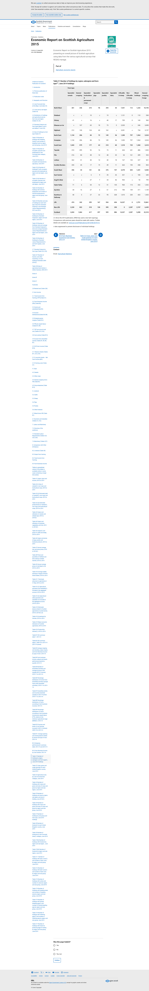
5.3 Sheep (35, 398)
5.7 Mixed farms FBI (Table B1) (39, 414)
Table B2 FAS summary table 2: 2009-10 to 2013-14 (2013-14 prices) (39, 642)
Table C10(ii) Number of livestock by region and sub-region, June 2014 (39, 851)
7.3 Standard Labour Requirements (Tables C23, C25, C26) (39, 435)
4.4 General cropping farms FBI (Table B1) (39, 380)
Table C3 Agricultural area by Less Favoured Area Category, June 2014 (39, 776)
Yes (57, 945)
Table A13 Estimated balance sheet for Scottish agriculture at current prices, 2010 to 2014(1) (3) (39, 609)
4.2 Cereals (35, 372)
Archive (41, 975)
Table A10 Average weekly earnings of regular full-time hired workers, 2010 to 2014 (39, 573)
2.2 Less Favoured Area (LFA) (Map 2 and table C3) (39, 105)
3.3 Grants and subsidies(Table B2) (37, 308)
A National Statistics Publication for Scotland (39, 82)
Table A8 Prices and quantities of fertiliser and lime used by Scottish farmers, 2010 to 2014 (39, 557)
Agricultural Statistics (65, 254)
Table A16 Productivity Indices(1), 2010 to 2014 (39, 630)
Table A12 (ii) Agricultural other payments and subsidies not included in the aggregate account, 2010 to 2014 (39, 599)
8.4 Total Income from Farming (38, 459)
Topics (38, 26)
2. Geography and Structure (39, 100)
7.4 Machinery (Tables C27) (39, 441)
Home (32, 31)
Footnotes (35, 285)
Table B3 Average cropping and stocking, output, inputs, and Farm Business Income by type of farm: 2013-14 (40, 650)
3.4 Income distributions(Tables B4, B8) (39, 313)
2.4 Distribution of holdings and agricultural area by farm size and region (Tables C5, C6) (39, 118)
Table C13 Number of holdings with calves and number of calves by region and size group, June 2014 (39, 881)
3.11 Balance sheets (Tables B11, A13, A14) (40, 352)
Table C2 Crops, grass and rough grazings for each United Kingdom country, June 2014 (39, 768)
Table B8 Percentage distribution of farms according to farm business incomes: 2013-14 (39, 703)
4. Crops (34, 368)
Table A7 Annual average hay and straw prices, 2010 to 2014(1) (39, 549)
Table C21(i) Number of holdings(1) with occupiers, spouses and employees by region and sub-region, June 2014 (39, 171)
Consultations (76, 26)
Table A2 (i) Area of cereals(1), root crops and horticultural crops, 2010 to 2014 (39, 486)
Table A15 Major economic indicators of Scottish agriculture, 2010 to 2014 (39, 624)
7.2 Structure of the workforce (37, 429)
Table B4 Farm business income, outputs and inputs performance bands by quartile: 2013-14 (39, 660)
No (57, 950)
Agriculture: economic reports (65, 70)
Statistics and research (64, 26)
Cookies (52, 975)
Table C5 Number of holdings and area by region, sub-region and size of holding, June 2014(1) (40, 796)
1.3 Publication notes (38, 96)
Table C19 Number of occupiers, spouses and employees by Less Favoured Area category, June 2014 (38, 152)
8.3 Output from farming (39, 454)
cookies (38, 3)
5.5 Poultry (35, 406)
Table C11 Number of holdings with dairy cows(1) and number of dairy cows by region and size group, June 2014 (39, 860)
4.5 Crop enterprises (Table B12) (39, 386)
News (44, 26)
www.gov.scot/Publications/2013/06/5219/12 (84, 223)
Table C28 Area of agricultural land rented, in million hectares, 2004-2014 (39, 268)
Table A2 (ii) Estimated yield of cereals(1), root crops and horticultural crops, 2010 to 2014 (40, 496)
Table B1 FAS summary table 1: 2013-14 (38, 636)
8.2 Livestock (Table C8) (38, 450)
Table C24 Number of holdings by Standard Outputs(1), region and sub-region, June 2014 (39, 216)
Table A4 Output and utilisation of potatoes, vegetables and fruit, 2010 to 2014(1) (39, 524)
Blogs (84, 26)
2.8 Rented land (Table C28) (39, 288)
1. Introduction (36, 87)
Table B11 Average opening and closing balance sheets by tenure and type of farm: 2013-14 (39, 736)
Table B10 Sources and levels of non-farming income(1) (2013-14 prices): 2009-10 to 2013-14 (39, 727)
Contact (47, 975)
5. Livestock (35, 391)
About (32, 26)
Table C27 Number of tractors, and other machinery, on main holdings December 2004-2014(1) (39, 258)
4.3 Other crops (36, 376)
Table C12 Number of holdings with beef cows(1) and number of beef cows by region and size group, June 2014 (39, 871)
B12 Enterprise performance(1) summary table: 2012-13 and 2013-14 (39, 745)
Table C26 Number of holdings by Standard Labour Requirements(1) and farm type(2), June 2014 (39, 241)
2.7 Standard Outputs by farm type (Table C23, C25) (39, 250)
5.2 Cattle (34, 394)
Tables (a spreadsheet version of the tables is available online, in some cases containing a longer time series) (39, 471)
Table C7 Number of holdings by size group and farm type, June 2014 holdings (39, 816)
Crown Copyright (61, 975)
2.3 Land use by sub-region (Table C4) (39, 110)
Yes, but (59, 954)
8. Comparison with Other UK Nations (39, 446)
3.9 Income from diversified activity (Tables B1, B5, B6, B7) (39, 340)
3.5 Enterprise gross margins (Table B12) (37, 319)
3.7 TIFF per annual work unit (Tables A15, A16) (39, 330)
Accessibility (34, 975)
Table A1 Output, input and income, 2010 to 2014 (39, 479)
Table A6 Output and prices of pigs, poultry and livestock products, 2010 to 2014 (39, 541)
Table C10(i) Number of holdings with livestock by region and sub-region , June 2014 (40, 842)
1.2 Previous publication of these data (39, 92)
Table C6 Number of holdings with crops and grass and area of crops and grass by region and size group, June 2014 (40, 806)
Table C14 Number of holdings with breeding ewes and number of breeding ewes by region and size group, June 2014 (40, 892)
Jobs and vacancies (71, 975)
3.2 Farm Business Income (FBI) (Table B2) (39, 302)
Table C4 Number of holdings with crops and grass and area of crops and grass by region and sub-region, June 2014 (40, 786)
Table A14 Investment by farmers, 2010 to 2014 (39, 617)
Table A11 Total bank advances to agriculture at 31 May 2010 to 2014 (39, 581)
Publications (51, 26)
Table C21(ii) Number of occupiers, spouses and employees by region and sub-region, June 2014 (39, 181)
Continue (57, 960)
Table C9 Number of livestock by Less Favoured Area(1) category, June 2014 (40, 834)
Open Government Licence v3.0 (57, 982)
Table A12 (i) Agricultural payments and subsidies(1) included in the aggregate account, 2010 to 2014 (39, 589)
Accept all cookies (37, 15)
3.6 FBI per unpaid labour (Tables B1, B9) (39, 325)
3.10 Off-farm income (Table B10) (40, 347)
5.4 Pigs (34, 402)
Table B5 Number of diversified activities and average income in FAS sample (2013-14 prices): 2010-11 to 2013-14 (39, 670)
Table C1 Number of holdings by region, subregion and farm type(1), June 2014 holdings (39, 759)
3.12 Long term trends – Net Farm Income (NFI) (40, 358)
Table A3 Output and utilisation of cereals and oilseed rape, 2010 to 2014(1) (39, 514)
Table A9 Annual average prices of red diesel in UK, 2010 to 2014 (39, 566)
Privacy (80, 975)
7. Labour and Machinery (39, 424)
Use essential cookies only (53, 15)
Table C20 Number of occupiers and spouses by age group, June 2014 (39, 161)
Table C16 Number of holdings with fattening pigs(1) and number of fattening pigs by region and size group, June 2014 (40, 916)
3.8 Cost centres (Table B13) (40, 335)
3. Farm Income (36, 292)
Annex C (34, 281)
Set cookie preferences (71, 15)
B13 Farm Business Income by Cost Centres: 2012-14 (39, 751)
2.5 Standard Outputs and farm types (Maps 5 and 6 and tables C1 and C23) (39, 126)
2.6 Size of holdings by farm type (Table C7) (40, 133)
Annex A (34, 273)
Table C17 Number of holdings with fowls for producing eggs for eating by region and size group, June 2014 (39, 927)
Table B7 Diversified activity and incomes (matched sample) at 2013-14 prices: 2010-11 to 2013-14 (39, 693)
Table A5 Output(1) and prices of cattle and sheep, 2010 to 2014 (39, 532)
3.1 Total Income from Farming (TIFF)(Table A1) (39, 297)
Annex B (34, 277)
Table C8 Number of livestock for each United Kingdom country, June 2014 (39, 826)
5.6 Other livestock (37, 409)
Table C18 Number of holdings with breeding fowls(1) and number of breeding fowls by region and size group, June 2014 (39, 141)
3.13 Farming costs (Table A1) (39, 364)
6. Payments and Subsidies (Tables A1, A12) (39, 420)
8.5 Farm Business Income (39, 463)
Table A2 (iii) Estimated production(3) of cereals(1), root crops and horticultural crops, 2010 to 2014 (39, 505)
